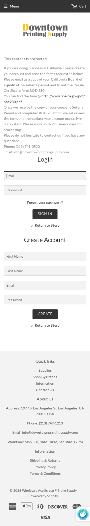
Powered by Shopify (43, 496)
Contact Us (45, 390)
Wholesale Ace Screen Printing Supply (49, 490)
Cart (82, 6)
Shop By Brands (45, 377)
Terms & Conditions (45, 473)
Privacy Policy (45, 467)
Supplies (45, 370)
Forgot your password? (45, 202)
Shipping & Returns (45, 460)
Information (45, 383)
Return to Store (47, 225)
